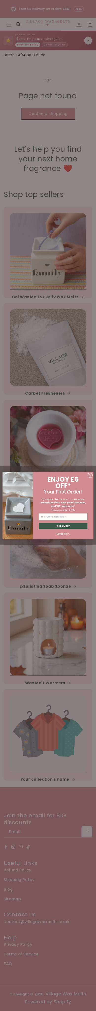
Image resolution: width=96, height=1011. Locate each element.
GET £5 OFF (63, 526)
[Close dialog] (90, 475)
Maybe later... (63, 533)
